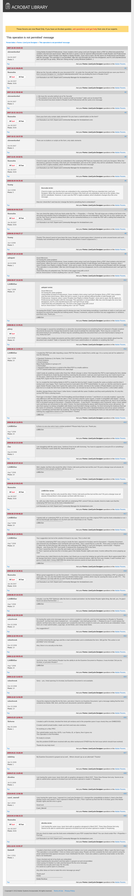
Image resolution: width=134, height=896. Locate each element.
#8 (125, 233)
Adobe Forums (120, 64)
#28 (125, 773)
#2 (125, 92)
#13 (125, 422)
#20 (125, 595)
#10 (125, 280)
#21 (125, 615)
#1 (125, 68)
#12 (125, 349)
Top (8, 64)
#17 (125, 514)
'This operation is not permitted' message (54, 42)
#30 (125, 816)
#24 (125, 677)
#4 (125, 136)
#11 (125, 325)
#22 (125, 636)
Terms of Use (58, 891)
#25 (125, 697)
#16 (125, 483)
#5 (125, 157)
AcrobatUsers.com (16, 19)
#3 (125, 112)
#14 (125, 443)
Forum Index (10, 42)
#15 (125, 463)
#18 (125, 534)
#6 (125, 181)
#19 (125, 571)
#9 (125, 254)
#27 (125, 753)
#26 (125, 717)
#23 (125, 656)
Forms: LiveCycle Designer (27, 42)
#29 (125, 794)
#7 (125, 210)
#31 (125, 846)
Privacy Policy (70, 891)
